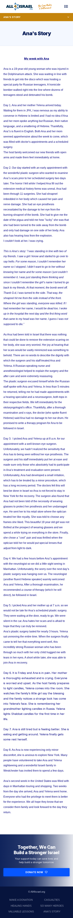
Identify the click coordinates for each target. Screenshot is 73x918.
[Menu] (66, 6)
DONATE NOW (34, 872)
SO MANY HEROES (52, 905)
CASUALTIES (52, 899)
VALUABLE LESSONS (21, 911)
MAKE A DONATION (21, 899)
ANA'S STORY (51, 911)
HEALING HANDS (21, 905)
